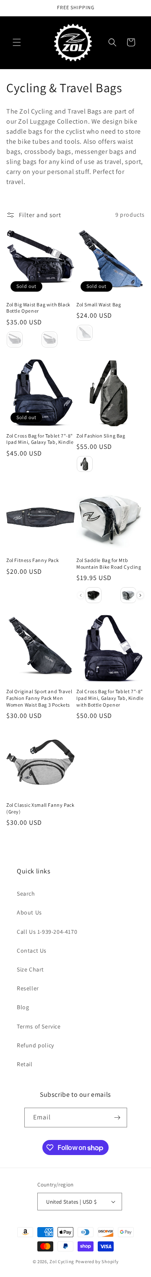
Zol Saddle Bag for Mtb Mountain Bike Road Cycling (108, 563)
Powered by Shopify (97, 1261)
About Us (29, 912)
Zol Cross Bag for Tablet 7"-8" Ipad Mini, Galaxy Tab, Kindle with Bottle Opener (109, 697)
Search (26, 893)
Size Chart (30, 969)
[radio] (15, 339)
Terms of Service (39, 1026)
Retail (25, 1064)
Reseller (28, 988)
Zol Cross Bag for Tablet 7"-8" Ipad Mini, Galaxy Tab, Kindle (39, 439)
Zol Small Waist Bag (98, 304)
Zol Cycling (61, 1261)
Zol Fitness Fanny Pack (32, 560)
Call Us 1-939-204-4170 (47, 931)
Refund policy (35, 1045)
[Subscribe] (117, 1117)
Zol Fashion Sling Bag (100, 436)
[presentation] (140, 595)
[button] (17, 42)
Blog (23, 1007)
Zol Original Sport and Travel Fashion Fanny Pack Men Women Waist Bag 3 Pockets (39, 697)
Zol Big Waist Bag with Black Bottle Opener (38, 307)
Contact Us (32, 950)
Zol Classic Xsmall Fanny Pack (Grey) (40, 808)
